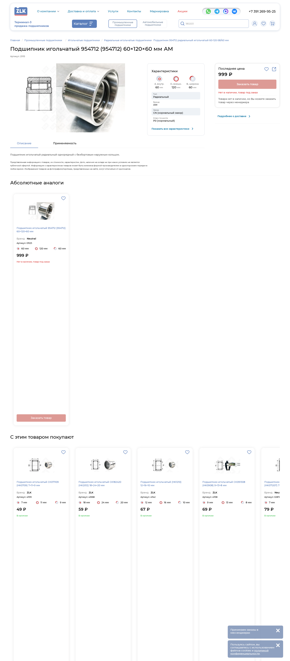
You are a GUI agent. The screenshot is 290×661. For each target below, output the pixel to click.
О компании (46, 11)
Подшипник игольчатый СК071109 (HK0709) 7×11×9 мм (38, 483)
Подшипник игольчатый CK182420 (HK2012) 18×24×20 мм (100, 483)
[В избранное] (266, 69)
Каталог (81, 24)
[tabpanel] (107, 161)
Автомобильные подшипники (153, 23)
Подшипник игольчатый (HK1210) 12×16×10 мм (160, 483)
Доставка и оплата (82, 11)
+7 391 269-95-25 (262, 11)
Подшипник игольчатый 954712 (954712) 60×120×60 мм (41, 230)
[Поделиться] (274, 69)
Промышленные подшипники (122, 24)
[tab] (24, 143)
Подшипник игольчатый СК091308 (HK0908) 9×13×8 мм (223, 483)
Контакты (134, 11)
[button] (73, 97)
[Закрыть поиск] (244, 23)
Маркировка (159, 11)
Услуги (113, 11)
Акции (182, 11)
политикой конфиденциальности (249, 652)
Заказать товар (41, 418)
